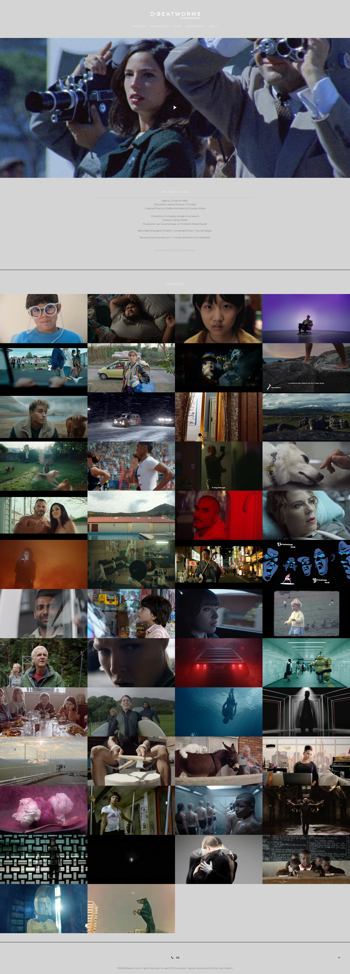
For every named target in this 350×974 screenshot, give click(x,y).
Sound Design (187, 250)
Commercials (159, 26)
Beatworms (131, 968)
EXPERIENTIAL (195, 26)
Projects (138, 26)
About (213, 26)
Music (174, 250)
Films (177, 26)
